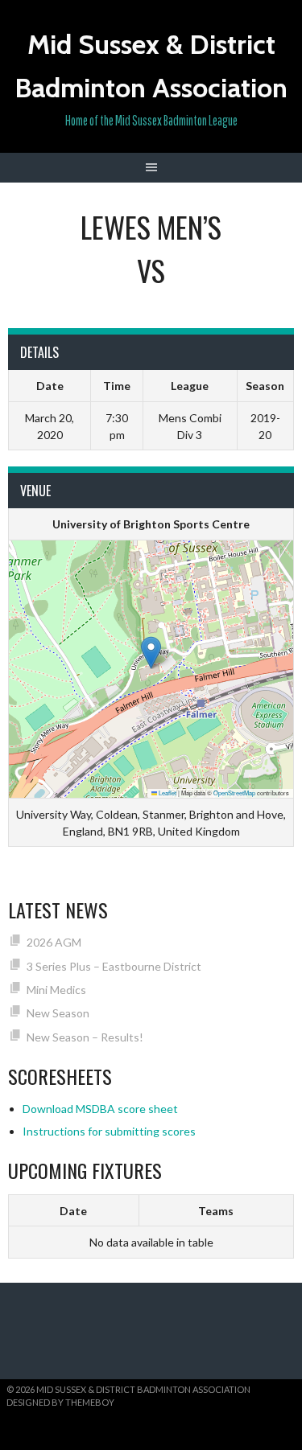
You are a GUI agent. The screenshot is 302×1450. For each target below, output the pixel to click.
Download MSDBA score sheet (100, 1108)
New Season (58, 1013)
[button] (151, 652)
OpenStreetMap (234, 792)
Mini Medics (56, 989)
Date (73, 1211)
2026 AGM (54, 942)
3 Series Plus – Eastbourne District (114, 966)
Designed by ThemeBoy (60, 1402)
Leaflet (166, 792)
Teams (216, 1211)
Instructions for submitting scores (109, 1131)
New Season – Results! (85, 1037)
